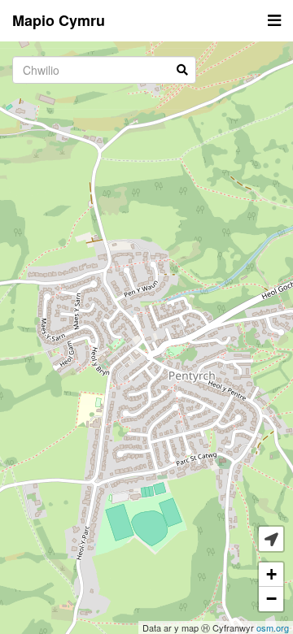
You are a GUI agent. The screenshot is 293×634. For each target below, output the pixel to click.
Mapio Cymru (58, 20)
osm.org (272, 627)
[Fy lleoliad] (271, 539)
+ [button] (271, 574)
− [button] (271, 598)
